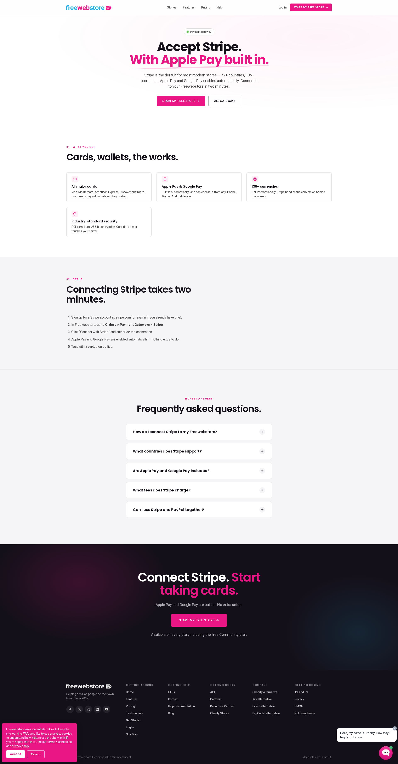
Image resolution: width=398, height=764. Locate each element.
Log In (130, 727)
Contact (173, 699)
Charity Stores (219, 713)
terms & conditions (59, 741)
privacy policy (20, 746)
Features (189, 7)
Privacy (299, 699)
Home (130, 692)
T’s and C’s (301, 692)
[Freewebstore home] (89, 7)
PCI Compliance (305, 713)
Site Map (132, 734)
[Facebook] (70, 709)
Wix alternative (262, 699)
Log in (282, 7)
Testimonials (134, 713)
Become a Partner (222, 706)
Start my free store (309, 7)
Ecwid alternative (263, 706)
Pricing (205, 7)
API (212, 692)
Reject (36, 754)
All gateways (225, 101)
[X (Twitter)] (79, 709)
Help (220, 7)
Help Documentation (181, 706)
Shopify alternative (264, 692)
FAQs (171, 692)
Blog (171, 713)
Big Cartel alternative (266, 713)
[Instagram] (88, 709)
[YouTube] (106, 709)
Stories (171, 7)
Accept (15, 754)
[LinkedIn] (97, 709)
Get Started (133, 720)
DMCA (299, 706)
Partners (216, 699)
